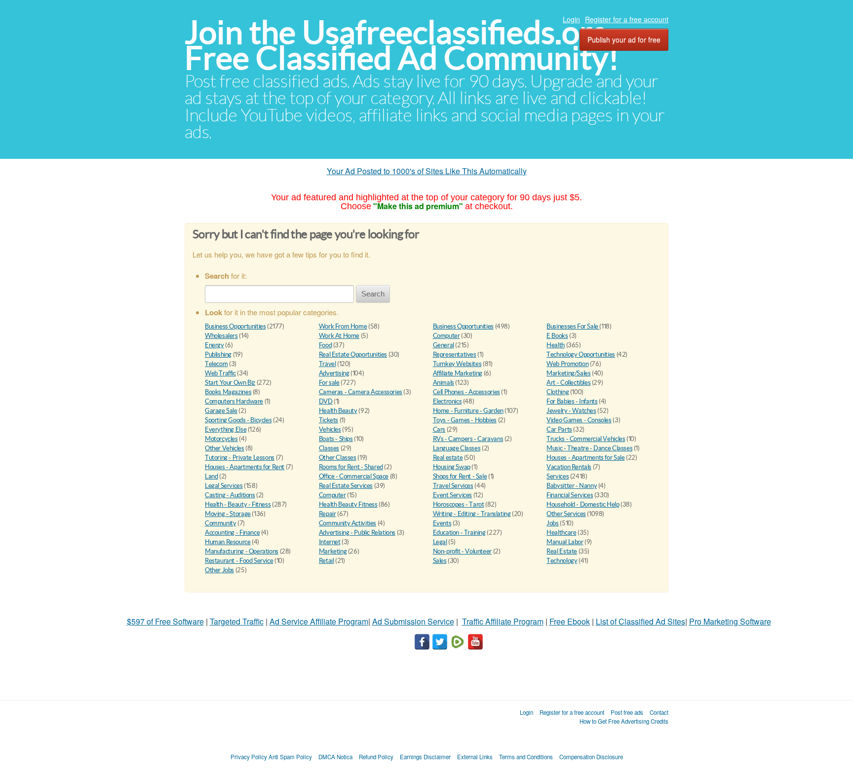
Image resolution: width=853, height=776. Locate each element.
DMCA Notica (335, 757)
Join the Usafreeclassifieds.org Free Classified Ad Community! (402, 45)
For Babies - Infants (571, 401)
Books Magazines (228, 392)
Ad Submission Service (413, 621)
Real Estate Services (346, 485)
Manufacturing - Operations (241, 551)
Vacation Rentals (568, 467)
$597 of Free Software (165, 621)
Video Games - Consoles (578, 420)
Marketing (333, 551)
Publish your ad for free (623, 39)
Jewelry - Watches (571, 410)
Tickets (328, 420)
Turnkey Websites (457, 364)
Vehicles (330, 429)
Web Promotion (567, 364)
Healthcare (561, 532)
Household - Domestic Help (582, 504)
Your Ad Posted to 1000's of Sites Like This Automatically (427, 171)
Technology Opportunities (580, 354)
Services (557, 476)
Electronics (447, 401)
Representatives (454, 354)
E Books (557, 335)
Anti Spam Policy (290, 757)
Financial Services (569, 495)
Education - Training (459, 532)
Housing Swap (451, 467)
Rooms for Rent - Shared (351, 467)
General (443, 345)
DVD (326, 401)
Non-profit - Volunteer (462, 551)
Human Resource (228, 542)
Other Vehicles (224, 448)
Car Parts (559, 429)
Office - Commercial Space (353, 476)
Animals (443, 382)
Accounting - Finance (232, 532)
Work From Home (343, 326)
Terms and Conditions (526, 757)
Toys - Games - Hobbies (465, 420)
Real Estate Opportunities (353, 354)
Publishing (218, 354)
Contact (659, 712)
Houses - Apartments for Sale (585, 457)
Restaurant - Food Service (239, 560)
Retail (326, 560)
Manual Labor (564, 542)
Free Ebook (569, 621)
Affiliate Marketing (458, 373)
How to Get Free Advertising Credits (624, 721)
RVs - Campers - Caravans (468, 439)
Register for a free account (626, 19)
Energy (214, 345)
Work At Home (339, 335)
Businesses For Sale (572, 326)
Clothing (557, 392)
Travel (327, 364)
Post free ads (627, 712)
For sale (329, 382)
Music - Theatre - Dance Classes (589, 448)
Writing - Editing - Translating (472, 513)
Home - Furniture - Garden (468, 410)
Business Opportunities (235, 326)
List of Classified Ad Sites (640, 621)
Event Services (452, 495)
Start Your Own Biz (230, 382)
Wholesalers (221, 335)
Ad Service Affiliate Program (319, 621)
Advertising (334, 373)
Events (442, 523)
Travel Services (453, 485)
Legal (440, 542)
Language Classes (457, 448)
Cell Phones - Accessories (466, 392)
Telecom (216, 364)
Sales (440, 560)
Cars (439, 429)
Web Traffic (220, 373)
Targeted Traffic (237, 621)
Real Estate (561, 551)
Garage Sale (221, 410)
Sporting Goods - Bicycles (238, 420)
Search (373, 294)
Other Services (566, 513)
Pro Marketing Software (730, 621)
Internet (330, 542)
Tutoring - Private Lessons (239, 457)
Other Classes (337, 457)
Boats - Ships (336, 439)
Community (220, 523)
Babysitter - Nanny (571, 485)
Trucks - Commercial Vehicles (585, 439)
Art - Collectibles (568, 382)
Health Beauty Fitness (348, 504)
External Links (475, 757)
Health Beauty (338, 410)
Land (211, 476)
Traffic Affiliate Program (502, 621)
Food (325, 345)
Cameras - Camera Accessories (360, 392)
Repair (327, 513)
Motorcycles (221, 439)
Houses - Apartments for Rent (244, 467)
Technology (561, 560)
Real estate (448, 457)
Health (555, 345)
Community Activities (347, 523)
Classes (329, 448)
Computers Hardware (234, 401)
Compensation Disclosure (591, 757)
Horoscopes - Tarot (458, 504)
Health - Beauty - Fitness (238, 504)
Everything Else (225, 429)
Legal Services (224, 485)
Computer (446, 335)
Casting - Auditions (230, 495)
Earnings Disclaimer (425, 757)
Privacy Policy (249, 757)
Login (571, 19)
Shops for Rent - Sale (460, 476)
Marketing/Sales (568, 373)
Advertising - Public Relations (357, 532)
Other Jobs (219, 570)
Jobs (552, 523)
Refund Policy (376, 757)
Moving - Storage (228, 513)
